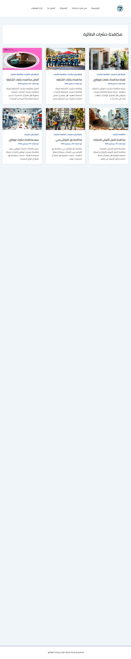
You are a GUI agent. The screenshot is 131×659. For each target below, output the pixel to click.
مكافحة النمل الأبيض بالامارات (109, 139)
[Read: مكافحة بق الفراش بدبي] (65, 119)
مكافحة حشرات (103, 75)
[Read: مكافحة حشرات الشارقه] (65, 59)
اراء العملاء (37, 8)
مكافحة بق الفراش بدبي (69, 139)
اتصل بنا (51, 8)
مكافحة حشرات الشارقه (69, 79)
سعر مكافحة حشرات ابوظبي (24, 139)
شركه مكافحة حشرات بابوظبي (109, 79)
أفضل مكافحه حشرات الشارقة (22, 79)
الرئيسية (95, 8)
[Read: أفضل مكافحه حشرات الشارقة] (22, 59)
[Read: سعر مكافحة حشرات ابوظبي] (22, 119)
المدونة (63, 8)
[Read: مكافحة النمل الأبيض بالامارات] (108, 119)
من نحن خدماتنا (79, 8)
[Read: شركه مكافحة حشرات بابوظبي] (108, 59)
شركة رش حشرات (118, 75)
